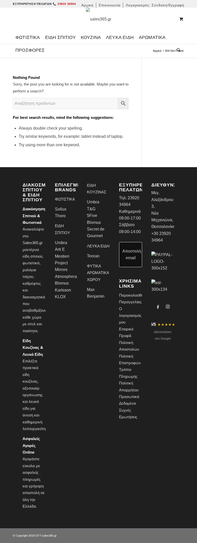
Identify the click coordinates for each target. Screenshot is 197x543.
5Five (92, 215)
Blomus (62, 283)
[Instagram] (167, 306)
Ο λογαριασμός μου (130, 316)
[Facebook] (158, 306)
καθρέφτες (32, 283)
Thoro (60, 216)
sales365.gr (49, 535)
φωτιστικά (31, 263)
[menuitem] (87, 5)
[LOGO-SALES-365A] (98, 19)
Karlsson (63, 290)
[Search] (177, 50)
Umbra (61, 243)
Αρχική (157, 50)
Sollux (60, 209)
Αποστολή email (131, 254)
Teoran (93, 256)
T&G (91, 209)
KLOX (60, 297)
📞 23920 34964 (64, 3)
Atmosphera (66, 276)
